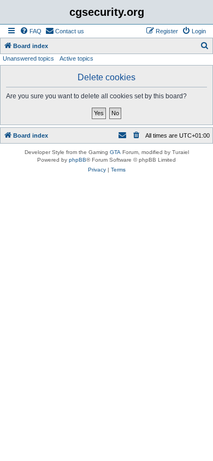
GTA (115, 152)
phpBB (77, 160)
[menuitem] (31, 31)
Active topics (76, 58)
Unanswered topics (28, 58)
